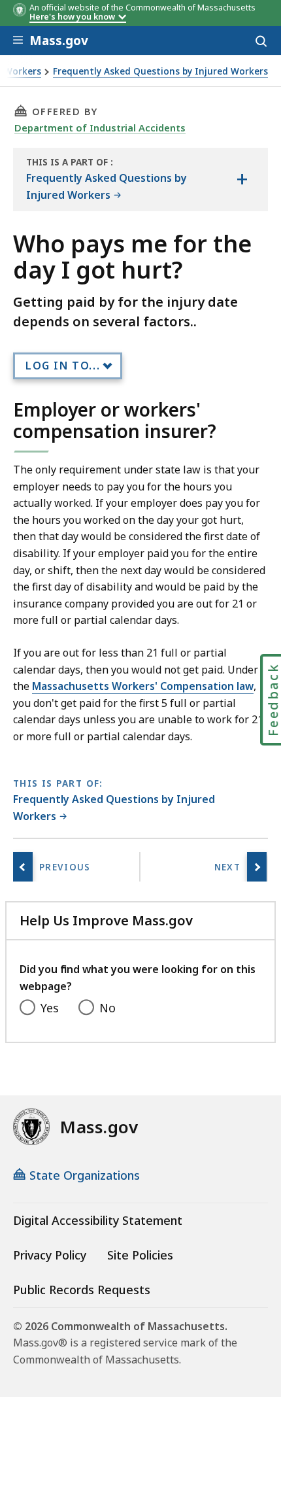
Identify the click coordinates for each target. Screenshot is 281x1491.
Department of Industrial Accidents (100, 127)
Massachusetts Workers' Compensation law (143, 686)
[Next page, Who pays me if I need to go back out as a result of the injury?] (257, 867)
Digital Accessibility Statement (97, 1220)
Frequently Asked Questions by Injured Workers (160, 71)
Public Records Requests (81, 1289)
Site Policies (140, 1255)
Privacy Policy (49, 1255)
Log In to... (62, 365)
